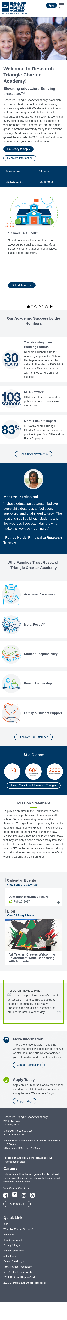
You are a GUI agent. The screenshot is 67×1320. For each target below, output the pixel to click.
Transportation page (14, 1161)
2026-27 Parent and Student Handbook (24, 1282)
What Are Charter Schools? (18, 1229)
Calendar (43, 171)
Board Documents (13, 1240)
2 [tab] (32, 306)
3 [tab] (35, 306)
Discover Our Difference (33, 737)
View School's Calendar (22, 884)
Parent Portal (46, 181)
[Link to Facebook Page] (6, 1196)
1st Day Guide (14, 181)
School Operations (13, 1250)
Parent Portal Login (13, 1261)
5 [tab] (43, 306)
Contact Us (17, 1203)
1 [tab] (28, 306)
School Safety (10, 1256)
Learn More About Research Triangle (33, 785)
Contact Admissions (29, 1064)
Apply (51, 5)
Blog (5, 1223)
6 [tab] (46, 306)
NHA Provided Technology (17, 1266)
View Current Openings (16, 1188)
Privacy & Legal (11, 1245)
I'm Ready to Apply (18, 149)
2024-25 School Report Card (19, 1277)
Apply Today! (24, 1101)
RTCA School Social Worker (18, 1272)
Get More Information (20, 158)
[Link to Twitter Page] (15, 1196)
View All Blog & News (21, 915)
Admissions (13, 171)
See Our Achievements (34, 454)
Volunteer (8, 1234)
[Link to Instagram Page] (24, 1196)
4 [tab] (39, 306)
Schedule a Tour (22, 285)
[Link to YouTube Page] (32, 1196)
